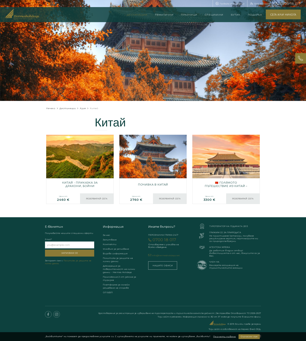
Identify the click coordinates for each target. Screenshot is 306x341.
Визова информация (115, 253)
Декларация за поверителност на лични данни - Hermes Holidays (119, 269)
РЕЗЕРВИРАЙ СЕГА (96, 198)
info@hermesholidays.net (166, 255)
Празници (189, 14)
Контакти (110, 244)
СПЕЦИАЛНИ (214, 14)
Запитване (110, 239)
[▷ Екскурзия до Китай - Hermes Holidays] (80, 169)
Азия (83, 108)
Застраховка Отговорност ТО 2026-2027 (238, 313)
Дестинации (137, 14)
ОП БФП (108, 292)
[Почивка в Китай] (153, 169)
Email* (48, 239)
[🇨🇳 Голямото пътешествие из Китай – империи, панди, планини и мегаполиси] (226, 169)
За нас (106, 235)
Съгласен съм (249, 336)
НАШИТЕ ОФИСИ (163, 265)
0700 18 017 (290, 4)
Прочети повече (224, 336)
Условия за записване (116, 249)
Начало (50, 108)
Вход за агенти (262, 3)
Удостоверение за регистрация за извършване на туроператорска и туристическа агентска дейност (156, 313)
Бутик (235, 14)
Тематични (164, 14)
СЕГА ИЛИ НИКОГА (283, 14)
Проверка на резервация (232, 3)
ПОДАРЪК (255, 14)
